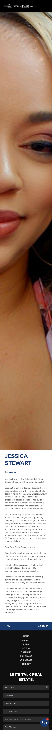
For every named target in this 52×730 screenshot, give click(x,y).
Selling (26, 648)
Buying (26, 644)
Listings (26, 640)
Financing (26, 652)
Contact (43, 626)
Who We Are (26, 660)
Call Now (11, 472)
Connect (26, 664)
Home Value (26, 656)
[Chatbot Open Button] (44, 722)
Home (26, 636)
